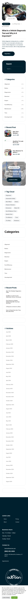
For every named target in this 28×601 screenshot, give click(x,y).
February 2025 (9, 344)
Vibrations (16, 220)
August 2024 (9, 368)
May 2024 (8, 376)
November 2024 (10, 356)
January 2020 (9, 465)
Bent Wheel (8, 201)
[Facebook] (3, 507)
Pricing (17, 519)
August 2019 (9, 481)
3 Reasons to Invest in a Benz (13, 306)
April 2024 (8, 380)
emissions (8, 208)
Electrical (7, 96)
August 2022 (9, 453)
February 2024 (9, 384)
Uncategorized (8, 117)
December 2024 (10, 352)
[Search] (21, 69)
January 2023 (9, 433)
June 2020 (8, 461)
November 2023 (10, 396)
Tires (6, 112)
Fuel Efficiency (8, 104)
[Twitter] (6, 507)
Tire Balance (9, 217)
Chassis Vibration (10, 204)
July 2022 (8, 457)
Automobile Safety (10, 198)
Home (5, 519)
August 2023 (9, 408)
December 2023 (10, 392)
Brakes (6, 88)
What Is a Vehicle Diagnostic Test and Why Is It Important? (14, 33)
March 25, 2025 (16, 154)
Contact (17, 522)
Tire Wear (8, 220)
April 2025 (8, 336)
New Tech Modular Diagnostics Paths (16, 132)
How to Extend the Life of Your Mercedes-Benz (13, 311)
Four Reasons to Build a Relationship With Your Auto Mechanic (18, 151)
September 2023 (10, 404)
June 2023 (8, 416)
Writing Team (17, 23)
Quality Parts (9, 214)
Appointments (5, 561)
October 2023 (9, 400)
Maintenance (8, 108)
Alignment (7, 84)
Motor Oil (16, 208)
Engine (6, 100)
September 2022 (10, 449)
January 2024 (9, 388)
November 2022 (10, 441)
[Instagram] (9, 507)
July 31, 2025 (16, 135)
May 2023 (8, 420)
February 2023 (9, 429)
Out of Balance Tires (11, 211)
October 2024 (9, 360)
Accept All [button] (14, 597)
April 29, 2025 (16, 144)
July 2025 (8, 332)
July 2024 (8, 372)
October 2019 (9, 473)
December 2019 (10, 469)
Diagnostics (6, 23)
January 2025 (9, 348)
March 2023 (9, 425)
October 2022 (9, 445)
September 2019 (10, 477)
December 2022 (10, 437)
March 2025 (9, 340)
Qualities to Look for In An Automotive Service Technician (18, 142)
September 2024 (10, 364)
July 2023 (8, 412)
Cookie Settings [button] (6, 597)
